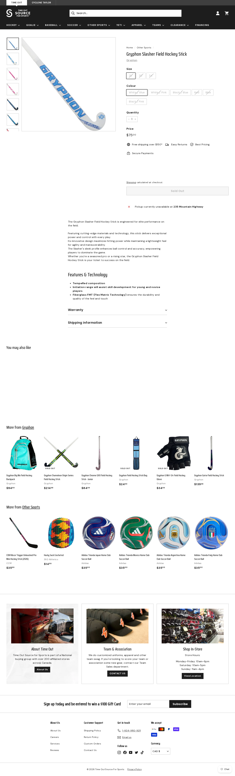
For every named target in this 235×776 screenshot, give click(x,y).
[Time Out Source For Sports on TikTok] (142, 752)
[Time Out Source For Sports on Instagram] (119, 752)
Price (129, 129)
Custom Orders (92, 743)
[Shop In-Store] (193, 626)
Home (129, 47)
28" (131, 76)
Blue (208, 92)
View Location (192, 675)
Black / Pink (136, 101)
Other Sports (97, 25)
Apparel (137, 25)
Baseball (51, 25)
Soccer (72, 25)
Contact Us (90, 750)
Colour (131, 86)
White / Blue (137, 92)
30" (141, 76)
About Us (42, 669)
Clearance (178, 25)
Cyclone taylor (41, 2)
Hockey (11, 25)
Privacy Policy (134, 769)
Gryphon (131, 60)
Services (55, 743)
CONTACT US (117, 673)
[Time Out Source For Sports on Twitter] (136, 752)
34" (151, 76)
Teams (157, 25)
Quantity (132, 112)
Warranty (75, 310)
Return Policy (91, 737)
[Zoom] (69, 84)
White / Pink (159, 92)
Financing (202, 25)
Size (129, 69)
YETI (120, 25)
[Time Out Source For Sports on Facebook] (125, 752)
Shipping (131, 182)
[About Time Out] (42, 625)
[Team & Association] (117, 626)
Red (196, 92)
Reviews (54, 750)
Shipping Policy (92, 730)
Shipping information (85, 323)
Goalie (31, 25)
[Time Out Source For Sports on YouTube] (130, 752)
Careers (54, 737)
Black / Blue (180, 92)
